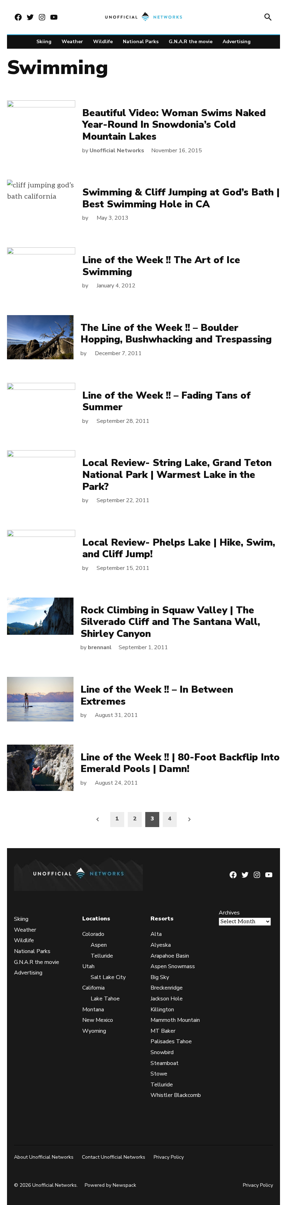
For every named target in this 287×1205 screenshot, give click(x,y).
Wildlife (103, 41)
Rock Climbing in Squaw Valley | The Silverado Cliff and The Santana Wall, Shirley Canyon (170, 622)
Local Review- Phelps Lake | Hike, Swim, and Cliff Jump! (178, 548)
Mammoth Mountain (175, 1020)
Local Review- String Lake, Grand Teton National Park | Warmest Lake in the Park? (177, 474)
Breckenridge (166, 988)
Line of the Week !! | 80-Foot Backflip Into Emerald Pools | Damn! (180, 763)
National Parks (141, 41)
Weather (72, 41)
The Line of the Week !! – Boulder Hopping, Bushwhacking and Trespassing (176, 333)
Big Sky (159, 977)
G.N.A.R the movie (190, 41)
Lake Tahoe (105, 999)
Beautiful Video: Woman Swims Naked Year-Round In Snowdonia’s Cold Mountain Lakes (174, 124)
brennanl (100, 647)
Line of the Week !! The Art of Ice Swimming (161, 266)
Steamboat (164, 1063)
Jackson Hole (166, 999)
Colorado (93, 934)
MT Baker (162, 1031)
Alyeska (160, 945)
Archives (229, 913)
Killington (162, 1009)
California (93, 988)
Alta (156, 934)
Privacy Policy (169, 1157)
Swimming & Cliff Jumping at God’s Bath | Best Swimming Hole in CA (181, 198)
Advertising (237, 41)
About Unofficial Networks (44, 1157)
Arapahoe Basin (169, 956)
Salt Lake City (108, 977)
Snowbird (162, 1052)
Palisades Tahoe (171, 1041)
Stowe (158, 1074)
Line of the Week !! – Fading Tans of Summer (166, 401)
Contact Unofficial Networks (113, 1157)
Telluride (102, 956)
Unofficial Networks (117, 150)
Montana (93, 1009)
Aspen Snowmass (172, 966)
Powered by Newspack (110, 1185)
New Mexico (97, 1020)
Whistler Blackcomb (175, 1095)
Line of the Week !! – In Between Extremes (156, 695)
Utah (88, 966)
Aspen (99, 945)
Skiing (43, 41)
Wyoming (94, 1031)
